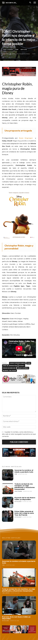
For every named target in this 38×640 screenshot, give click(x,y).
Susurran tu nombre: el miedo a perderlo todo (23, 471)
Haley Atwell (23, 368)
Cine (16, 49)
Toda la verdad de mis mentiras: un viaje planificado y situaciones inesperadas (24, 486)
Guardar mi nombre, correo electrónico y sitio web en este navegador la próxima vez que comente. (19, 434)
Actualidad (17, 501)
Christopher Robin (17, 363)
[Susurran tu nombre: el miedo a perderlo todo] (7, 475)
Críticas (23, 49)
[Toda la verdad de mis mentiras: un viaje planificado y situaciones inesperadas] (7, 488)
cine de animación (10, 365)
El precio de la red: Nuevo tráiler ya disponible (24, 498)
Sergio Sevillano (24, 54)
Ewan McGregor (9, 368)
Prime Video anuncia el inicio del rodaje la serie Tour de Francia (24, 513)
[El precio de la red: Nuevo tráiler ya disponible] (7, 502)
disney (21, 365)
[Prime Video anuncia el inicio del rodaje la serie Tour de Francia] (7, 516)
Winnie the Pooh (9, 370)
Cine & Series (8, 49)
